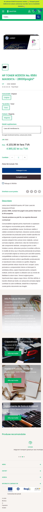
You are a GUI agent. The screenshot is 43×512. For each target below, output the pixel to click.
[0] (39, 11)
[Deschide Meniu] (3, 11)
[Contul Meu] (29, 11)
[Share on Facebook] (27, 191)
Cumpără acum (21, 177)
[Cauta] (38, 17)
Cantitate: (5, 157)
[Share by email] (39, 191)
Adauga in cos (21, 170)
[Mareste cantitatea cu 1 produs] (25, 157)
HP (3, 84)
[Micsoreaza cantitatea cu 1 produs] (12, 157)
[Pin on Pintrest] (31, 191)
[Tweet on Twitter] (35, 191)
